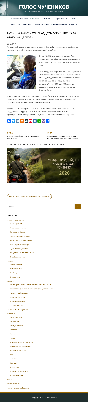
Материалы (15, 25)
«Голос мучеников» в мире (19, 244)
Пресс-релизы (15, 277)
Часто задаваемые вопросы (20, 236)
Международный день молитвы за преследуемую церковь (31, 285)
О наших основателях (18, 228)
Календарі (13, 363)
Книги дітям (14, 330)
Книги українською (16, 326)
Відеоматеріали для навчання (20, 346)
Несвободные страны (17, 257)
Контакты (27, 25)
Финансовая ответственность (21, 240)
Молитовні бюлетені (17, 297)
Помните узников (16, 269)
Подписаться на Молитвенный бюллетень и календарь (29, 196)
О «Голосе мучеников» (20, 19)
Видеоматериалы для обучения (21, 342)
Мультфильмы (15, 334)
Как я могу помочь (42, 25)
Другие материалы (16, 375)
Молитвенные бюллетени (19, 293)
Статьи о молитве (16, 305)
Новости (35, 19)
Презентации (14, 367)
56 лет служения (16, 224)
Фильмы (12, 338)
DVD (11, 355)
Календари (13, 359)
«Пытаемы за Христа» (17, 232)
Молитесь (47, 19)
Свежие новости (16, 265)
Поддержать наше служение (66, 19)
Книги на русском (16, 317)
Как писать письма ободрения (65, 25)
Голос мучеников (44, 6)
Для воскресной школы (18, 350)
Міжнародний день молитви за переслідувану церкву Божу (31, 289)
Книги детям (14, 321)
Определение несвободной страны (22, 253)
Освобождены (15, 273)
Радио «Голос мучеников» (19, 249)
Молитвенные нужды (17, 301)
